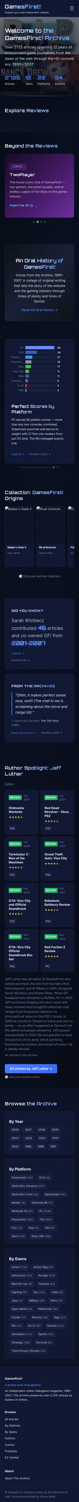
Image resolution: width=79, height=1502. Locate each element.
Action (19, 1267)
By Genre (17, 1258)
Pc (45, 1211)
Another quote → (51, 732)
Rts (16, 1325)
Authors (10, 1438)
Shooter (55, 1325)
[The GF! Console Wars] (19, 467)
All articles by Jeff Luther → (31, 1069)
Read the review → (24, 732)
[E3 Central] (45, 222)
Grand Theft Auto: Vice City (56, 856)
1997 (53, 1146)
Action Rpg (43, 1267)
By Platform (20, 1169)
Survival (44, 1342)
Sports (45, 1334)
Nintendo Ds (22, 1211)
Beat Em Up (22, 1283)
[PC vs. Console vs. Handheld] (59, 467)
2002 (42, 1138)
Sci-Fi (34, 1325)
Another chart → (40, 454)
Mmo (56, 1300)
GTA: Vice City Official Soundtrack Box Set (21, 953)
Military (36, 1300)
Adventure (22, 1275)
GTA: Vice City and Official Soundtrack (20, 905)
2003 (28, 1138)
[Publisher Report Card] (25, 467)
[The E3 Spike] (51, 467)
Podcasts (11, 1451)
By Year (16, 1121)
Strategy (21, 1342)
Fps (39, 1292)
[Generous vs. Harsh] (42, 467)
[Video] (41, 222)
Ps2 (45, 1219)
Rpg (60, 1317)
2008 (15, 1129)
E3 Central (12, 1457)
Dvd (44, 1177)
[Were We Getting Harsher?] (22, 467)
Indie (57, 1292)
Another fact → (21, 660)
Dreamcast (22, 1177)
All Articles (11, 1419)
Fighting (19, 1292)
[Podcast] (34, 222)
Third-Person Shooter (28, 1350)
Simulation (22, 1334)
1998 (41, 1146)
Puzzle (19, 1317)
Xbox (18, 1236)
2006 (41, 1129)
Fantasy (47, 1283)
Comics (10, 1444)
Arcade (46, 1275)
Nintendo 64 (42, 1202)
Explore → (18, 454)
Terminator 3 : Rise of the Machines (19, 858)
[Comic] (38, 222)
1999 (28, 1146)
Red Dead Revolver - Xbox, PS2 (57, 812)
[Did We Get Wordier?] (48, 467)
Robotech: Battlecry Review (57, 903)
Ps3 (17, 1227)
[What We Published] (56, 467)
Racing (40, 1317)
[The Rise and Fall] (31, 467)
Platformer (48, 1309)
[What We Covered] (34, 467)
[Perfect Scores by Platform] (53, 467)
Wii (49, 1227)
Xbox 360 (41, 1236)
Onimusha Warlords (16, 810)
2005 (55, 1129)
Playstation (22, 1219)
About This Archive (17, 1478)
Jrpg (17, 1300)
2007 (28, 1129)
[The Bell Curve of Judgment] (28, 467)
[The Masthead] (39, 467)
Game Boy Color (25, 1194)
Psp (34, 1227)
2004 (15, 1138)
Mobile (18, 1202)
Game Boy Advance (28, 1185)
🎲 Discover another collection (39, 576)
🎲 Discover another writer (22, 1077)
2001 (55, 1138)
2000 (15, 1146)
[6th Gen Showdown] (36, 467)
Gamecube (55, 1194)
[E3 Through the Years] (45, 467)
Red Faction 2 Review (55, 949)
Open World (22, 1309)
